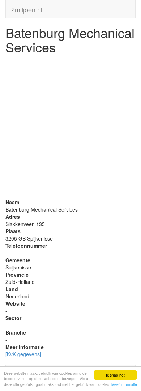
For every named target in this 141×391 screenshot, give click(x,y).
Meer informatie (124, 384)
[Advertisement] (70, 128)
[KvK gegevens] (23, 354)
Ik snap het (115, 375)
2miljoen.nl (26, 8)
